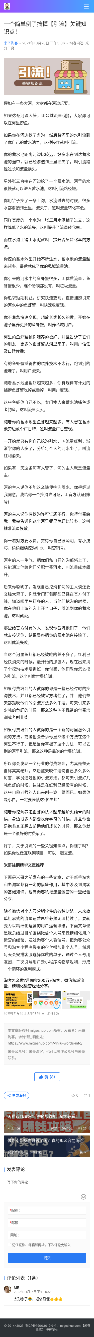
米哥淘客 (11, 43)
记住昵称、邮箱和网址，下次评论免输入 (41, 1245)
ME (16, 1287)
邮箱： (16, 1222)
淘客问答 (76, 43)
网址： (15, 1235)
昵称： (16, 1210)
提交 (47, 1258)
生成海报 (18, 1095)
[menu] (86, 6)
